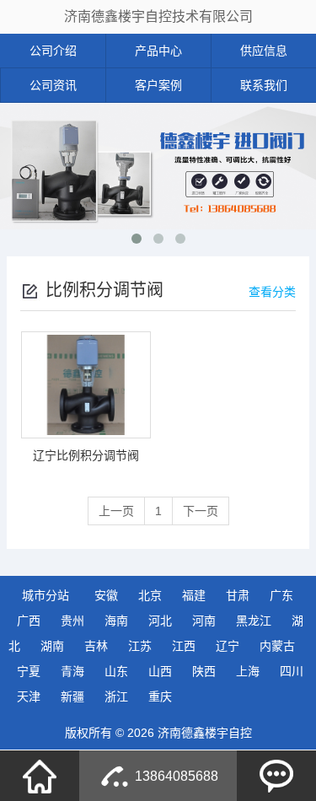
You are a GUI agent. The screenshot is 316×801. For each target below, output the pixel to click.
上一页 (116, 511)
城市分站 (45, 595)
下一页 (200, 511)
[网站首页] (39, 775)
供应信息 (263, 50)
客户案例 (158, 85)
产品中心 (158, 50)
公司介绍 (53, 50)
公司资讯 (53, 85)
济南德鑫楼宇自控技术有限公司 (158, 16)
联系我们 (263, 85)
